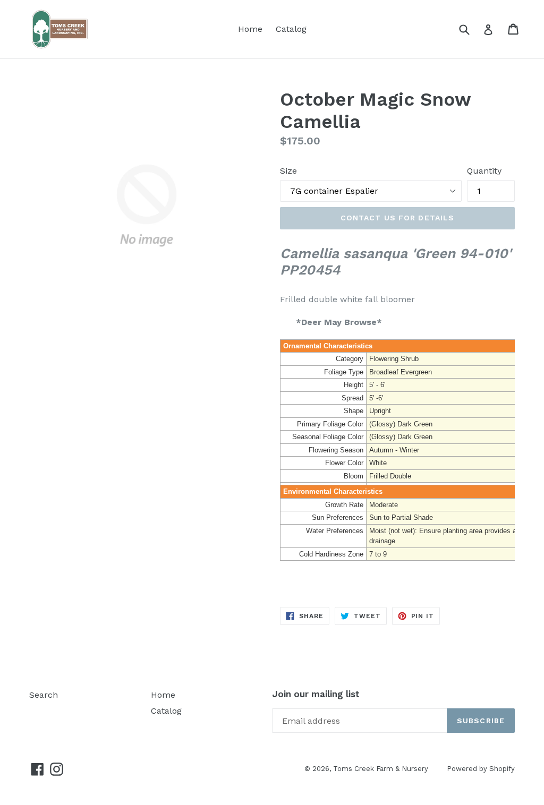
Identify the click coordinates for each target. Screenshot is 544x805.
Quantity (484, 171)
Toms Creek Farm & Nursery (380, 769)
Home (250, 29)
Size (288, 171)
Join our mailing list (316, 694)
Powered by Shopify (481, 769)
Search (43, 695)
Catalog (291, 29)
